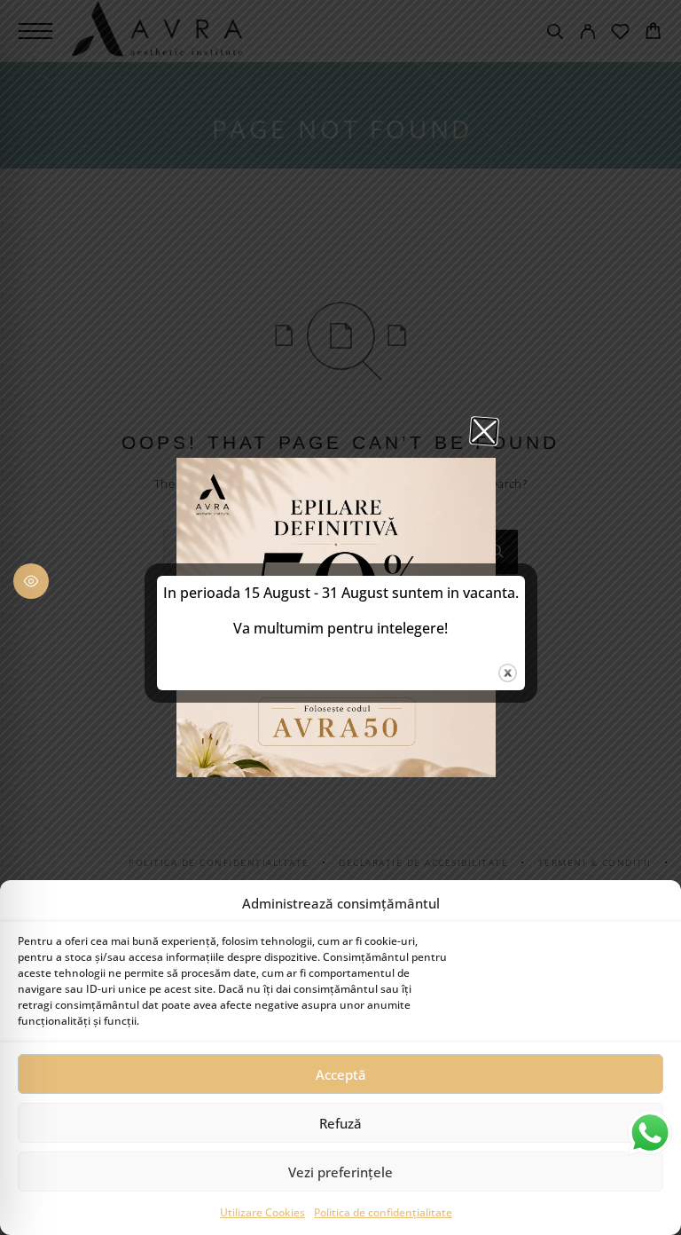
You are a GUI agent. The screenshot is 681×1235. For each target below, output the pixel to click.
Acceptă (341, 1074)
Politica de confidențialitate (383, 1212)
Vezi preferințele (340, 1172)
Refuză (340, 1123)
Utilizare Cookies (262, 1212)
